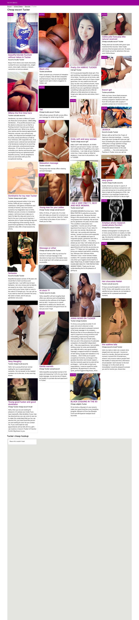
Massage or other (47, 248)
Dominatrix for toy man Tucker (22, 196)
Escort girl (107, 90)
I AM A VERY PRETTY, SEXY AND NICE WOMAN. (84, 204)
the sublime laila (109, 344)
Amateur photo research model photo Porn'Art (113, 224)
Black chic (44, 69)
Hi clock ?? (44, 290)
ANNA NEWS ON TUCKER (83, 318)
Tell (41, 109)
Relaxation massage (48, 163)
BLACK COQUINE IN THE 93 (84, 401)
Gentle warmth (46, 366)
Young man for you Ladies (51, 207)
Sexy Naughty (14, 361)
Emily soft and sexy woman (83, 139)
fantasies (12, 273)
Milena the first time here (20, 113)
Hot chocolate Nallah (112, 281)
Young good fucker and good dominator (22, 403)
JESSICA (106, 129)
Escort (9, 6)
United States (18, 6)
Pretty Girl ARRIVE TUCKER (84, 67)
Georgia (27, 6)
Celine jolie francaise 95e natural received (114, 38)
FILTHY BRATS (12, 3)
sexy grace (107, 180)
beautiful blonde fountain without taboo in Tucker (20, 56)
